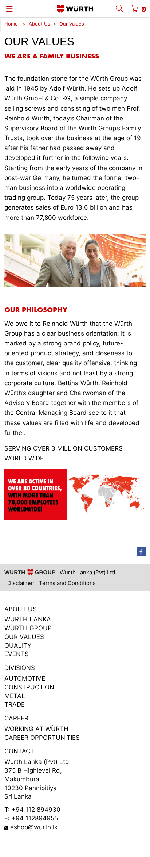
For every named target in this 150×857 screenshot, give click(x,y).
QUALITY (17, 645)
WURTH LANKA (27, 619)
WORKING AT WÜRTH (36, 728)
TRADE (14, 704)
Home (11, 24)
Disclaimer (21, 582)
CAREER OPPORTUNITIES (42, 737)
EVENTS (16, 654)
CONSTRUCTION (29, 687)
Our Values (71, 24)
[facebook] (141, 551)
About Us (39, 24)
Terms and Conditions (67, 582)
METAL (14, 696)
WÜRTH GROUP (28, 628)
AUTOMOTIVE (24, 678)
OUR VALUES (24, 636)
